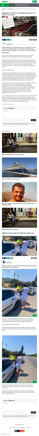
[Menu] (33, 2)
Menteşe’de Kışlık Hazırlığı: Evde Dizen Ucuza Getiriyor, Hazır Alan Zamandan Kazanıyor (22, 5)
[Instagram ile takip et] (21, 431)
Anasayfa (10, 427)
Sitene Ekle (28, 427)
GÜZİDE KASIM (9, 262)
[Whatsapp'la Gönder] (10, 40)
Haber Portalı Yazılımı (7, 434)
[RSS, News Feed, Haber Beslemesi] (23, 431)
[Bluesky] (6, 40)
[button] (32, 40)
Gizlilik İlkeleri (22, 427)
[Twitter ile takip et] (18, 431)
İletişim (18, 427)
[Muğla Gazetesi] (7, 1)
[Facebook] (3, 40)
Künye (14, 427)
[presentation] (5, 5)
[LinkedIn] (8, 40)
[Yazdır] (30, 40)
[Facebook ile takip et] (15, 431)
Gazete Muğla (8, 44)
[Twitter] (4, 40)
